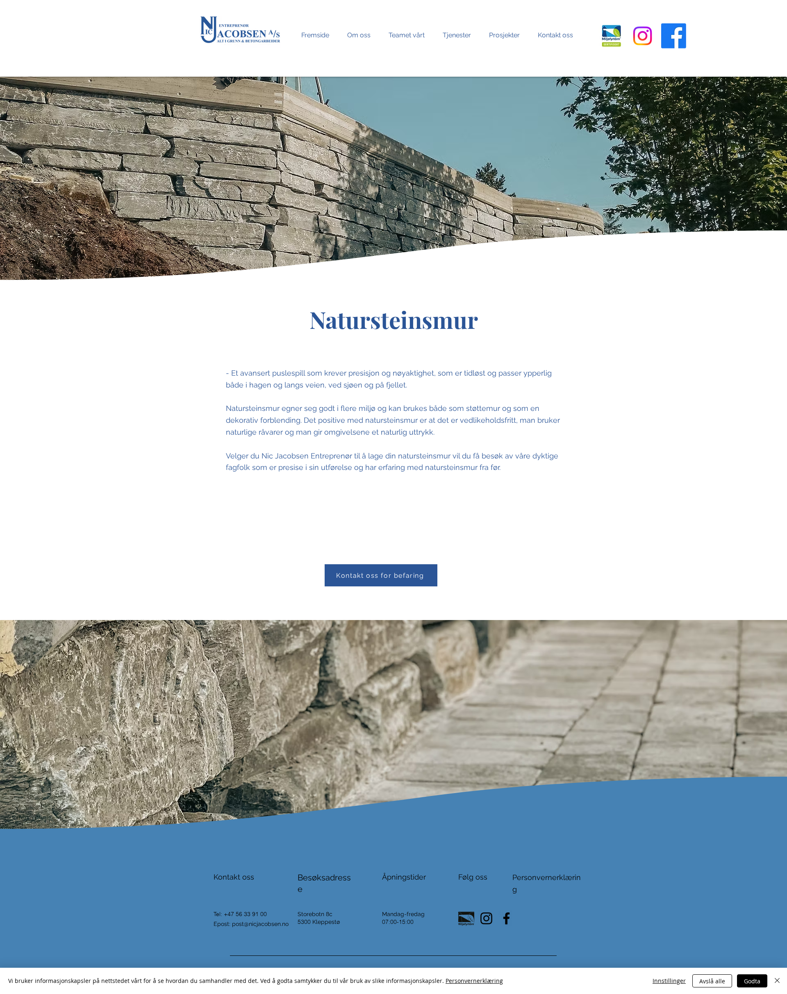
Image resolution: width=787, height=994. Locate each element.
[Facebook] (673, 35)
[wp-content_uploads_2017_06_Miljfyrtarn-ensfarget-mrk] (466, 918)
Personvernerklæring (474, 981)
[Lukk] (777, 980)
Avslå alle (712, 981)
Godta (752, 981)
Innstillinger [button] (669, 981)
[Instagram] (642, 35)
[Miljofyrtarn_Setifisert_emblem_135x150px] (611, 35)
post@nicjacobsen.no (260, 924)
